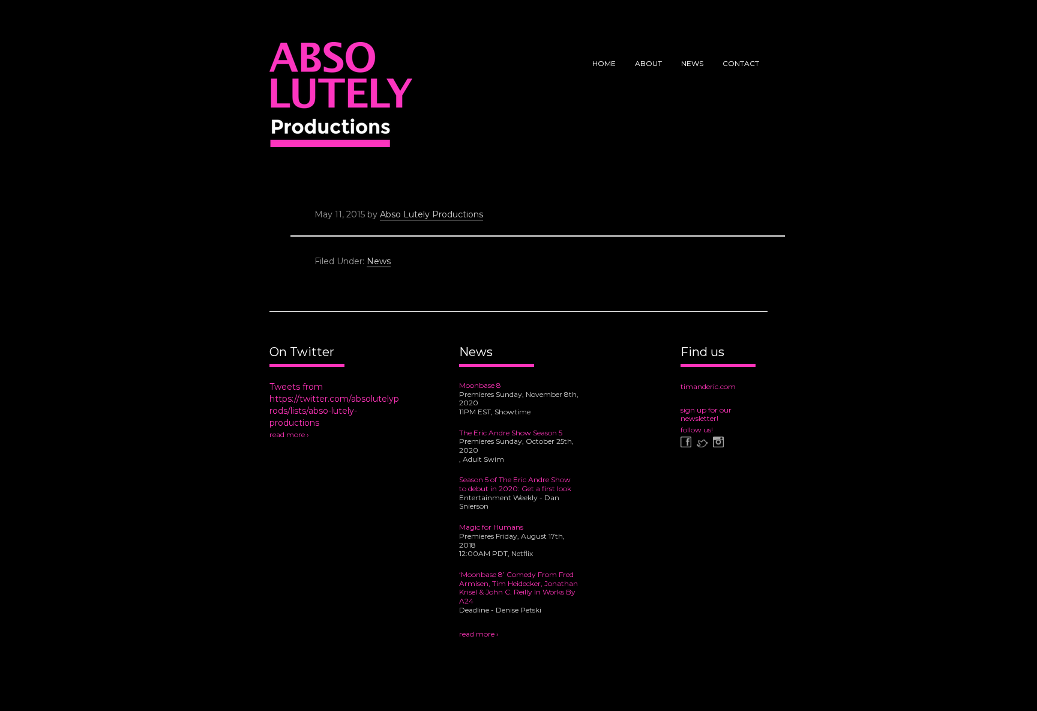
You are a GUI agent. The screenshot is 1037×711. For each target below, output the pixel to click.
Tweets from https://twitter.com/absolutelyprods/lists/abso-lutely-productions (334, 404)
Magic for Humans (491, 526)
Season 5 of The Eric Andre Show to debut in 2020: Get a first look (515, 484)
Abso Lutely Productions (340, 99)
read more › (289, 434)
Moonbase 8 (480, 385)
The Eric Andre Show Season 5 (510, 432)
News (379, 261)
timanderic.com (708, 386)
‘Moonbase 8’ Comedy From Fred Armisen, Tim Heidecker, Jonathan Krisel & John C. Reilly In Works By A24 (518, 587)
